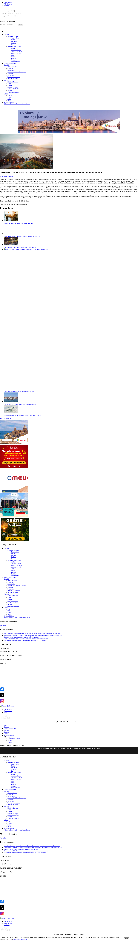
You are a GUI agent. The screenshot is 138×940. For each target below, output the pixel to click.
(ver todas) (3, 757)
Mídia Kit (6, 843)
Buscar (20, 24)
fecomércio (7, 549)
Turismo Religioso (13, 78)
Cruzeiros (10, 68)
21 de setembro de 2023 (7, 176)
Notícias (10, 95)
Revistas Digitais (9, 102)
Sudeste (13, 43)
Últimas (6, 94)
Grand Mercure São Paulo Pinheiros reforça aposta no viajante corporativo (26, 770)
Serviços (6, 80)
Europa (13, 58)
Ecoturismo (11, 75)
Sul (12, 45)
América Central (16, 50)
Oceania (13, 60)
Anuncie (6, 5)
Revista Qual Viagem (14, 870)
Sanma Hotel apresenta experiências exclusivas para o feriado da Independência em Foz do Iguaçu (33, 766)
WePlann (10, 90)
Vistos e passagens (13, 88)
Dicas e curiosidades (10, 63)
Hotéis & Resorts (13, 82)
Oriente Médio (15, 61)
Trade (9, 100)
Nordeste (14, 41)
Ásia (12, 55)
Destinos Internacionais (14, 46)
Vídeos (10, 97)
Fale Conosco (8, 4)
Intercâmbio (11, 70)
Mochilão (10, 73)
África (13, 48)
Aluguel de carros (13, 87)
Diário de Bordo (12, 67)
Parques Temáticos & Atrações (17, 72)
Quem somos (8, 842)
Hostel (9, 83)
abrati (1, 549)
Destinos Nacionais (13, 36)
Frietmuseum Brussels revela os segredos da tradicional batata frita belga (25, 771)
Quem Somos (8, 2)
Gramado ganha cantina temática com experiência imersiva (21, 768)
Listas (9, 99)
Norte (13, 39)
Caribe (13, 56)
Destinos (6, 34)
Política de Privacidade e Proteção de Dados (17, 104)
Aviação (10, 85)
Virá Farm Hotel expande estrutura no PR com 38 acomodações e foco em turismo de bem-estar (32, 765)
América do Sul (16, 53)
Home (5, 856)
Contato (10, 873)
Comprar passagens (13, 92)
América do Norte (16, 51)
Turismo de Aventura (14, 77)
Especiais (6, 65)
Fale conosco (8, 840)
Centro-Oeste (15, 38)
